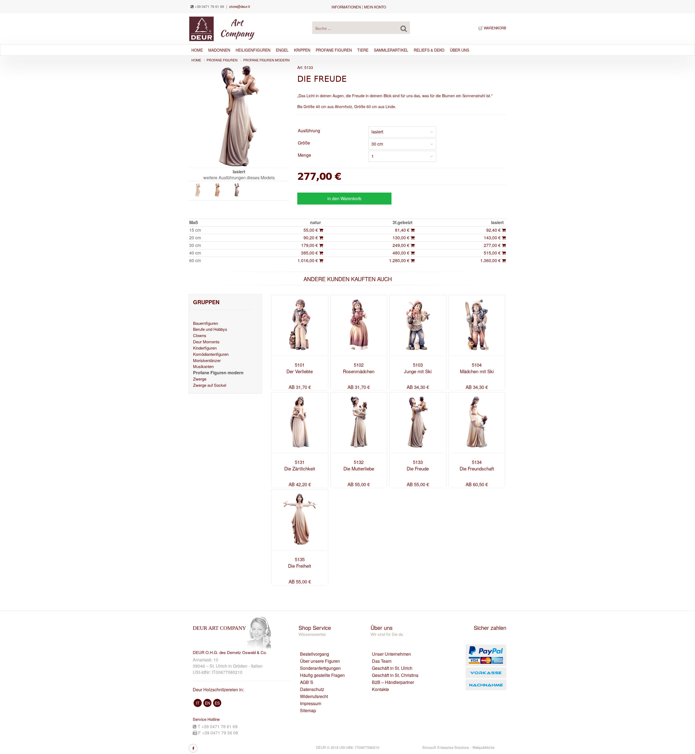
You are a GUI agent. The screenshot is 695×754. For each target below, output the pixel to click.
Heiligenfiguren (253, 50)
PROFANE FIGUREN (222, 60)
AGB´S (306, 682)
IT (198, 703)
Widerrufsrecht (314, 696)
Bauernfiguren (205, 323)
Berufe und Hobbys (210, 329)
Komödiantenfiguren (211, 354)
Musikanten (203, 366)
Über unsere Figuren (320, 661)
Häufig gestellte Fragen (322, 675)
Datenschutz (312, 689)
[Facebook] (193, 748)
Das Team (381, 661)
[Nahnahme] (474, 684)
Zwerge (199, 379)
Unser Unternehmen (391, 654)
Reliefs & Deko (429, 50)
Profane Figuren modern (266, 60)
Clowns (199, 335)
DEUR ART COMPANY (219, 628)
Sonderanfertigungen (320, 668)
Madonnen (219, 50)
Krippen (302, 50)
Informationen (346, 7)
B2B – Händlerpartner (393, 682)
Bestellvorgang (314, 654)
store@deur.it (239, 6)
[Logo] (221, 28)
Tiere (362, 50)
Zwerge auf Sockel (209, 385)
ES (217, 703)
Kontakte (380, 689)
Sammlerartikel (391, 50)
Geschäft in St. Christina (395, 675)
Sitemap (308, 711)
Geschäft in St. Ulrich (392, 668)
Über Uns (459, 50)
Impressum (310, 703)
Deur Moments (206, 341)
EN (207, 703)
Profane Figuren (334, 50)
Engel (282, 50)
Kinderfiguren (205, 348)
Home (197, 50)
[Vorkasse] (474, 672)
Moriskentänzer (207, 360)
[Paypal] (474, 655)
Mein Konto (375, 7)
